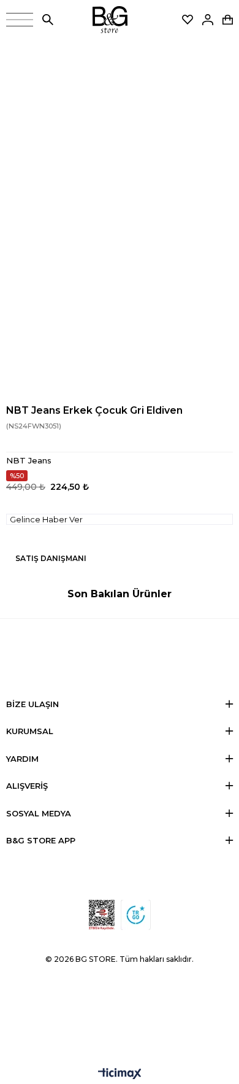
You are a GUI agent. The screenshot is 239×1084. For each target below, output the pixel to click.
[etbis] (102, 915)
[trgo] (136, 915)
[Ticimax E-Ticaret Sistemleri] (120, 1074)
